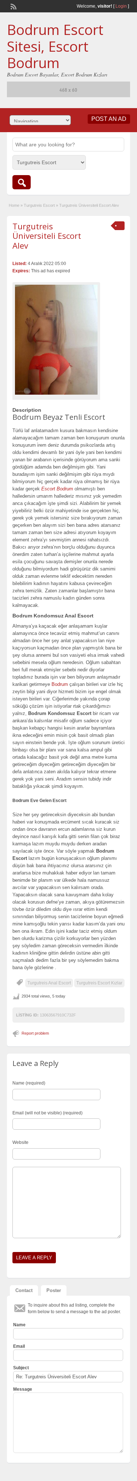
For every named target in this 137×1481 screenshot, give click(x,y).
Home (14, 205)
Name (19, 1324)
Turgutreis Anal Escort (49, 983)
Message (22, 1389)
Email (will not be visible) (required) (47, 1112)
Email (19, 1346)
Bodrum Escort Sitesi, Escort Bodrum (55, 46)
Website (20, 1142)
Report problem (35, 1033)
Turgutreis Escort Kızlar (99, 983)
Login (121, 6)
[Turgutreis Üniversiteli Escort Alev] (56, 339)
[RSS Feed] (13, 6)
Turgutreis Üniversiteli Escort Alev (46, 236)
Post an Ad (108, 119)
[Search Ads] (21, 182)
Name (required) (28, 1083)
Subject (21, 1367)
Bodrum (60, 684)
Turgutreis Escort (39, 205)
